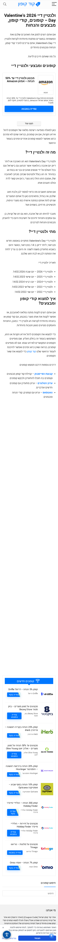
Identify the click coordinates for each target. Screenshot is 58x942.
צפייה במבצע (29, 108)
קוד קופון (31, 351)
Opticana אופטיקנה (30, 792)
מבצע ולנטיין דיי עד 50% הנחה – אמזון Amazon (19, 80)
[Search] (5, 4)
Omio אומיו (33, 867)
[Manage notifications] (51, 936)
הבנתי (37, 938)
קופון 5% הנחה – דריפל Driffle (23, 689)
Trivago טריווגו (32, 851)
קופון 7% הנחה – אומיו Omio (24, 862)
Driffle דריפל (33, 693)
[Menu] (54, 4)
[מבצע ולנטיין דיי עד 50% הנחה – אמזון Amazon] (45, 83)
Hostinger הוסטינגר (30, 773)
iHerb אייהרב (33, 734)
